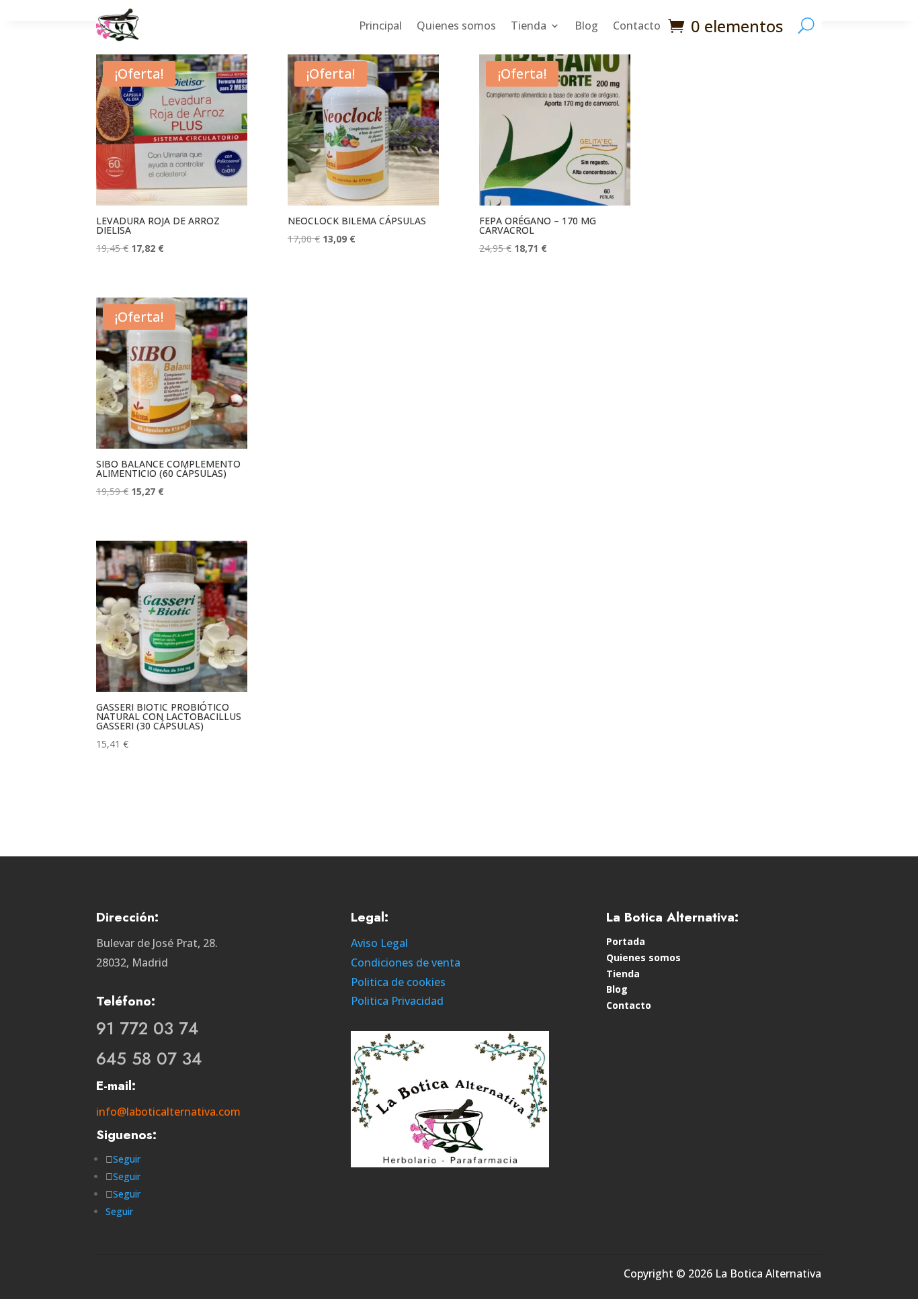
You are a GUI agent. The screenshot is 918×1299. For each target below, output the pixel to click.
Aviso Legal (379, 943)
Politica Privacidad (397, 1000)
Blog (586, 25)
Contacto (637, 25)
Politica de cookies (398, 982)
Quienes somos (456, 25)
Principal (380, 25)
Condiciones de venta (405, 962)
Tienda (528, 25)
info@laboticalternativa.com (168, 1111)
